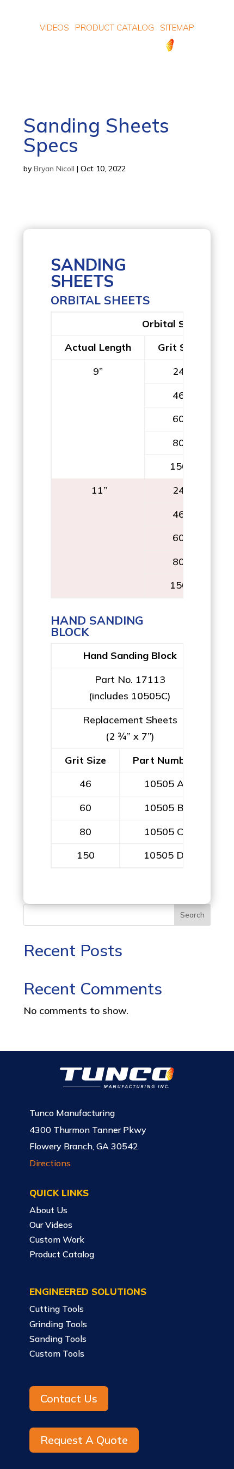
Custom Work (56, 1239)
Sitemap (177, 27)
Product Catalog (114, 27)
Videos (54, 27)
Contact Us (68, 1398)
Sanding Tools (58, 1338)
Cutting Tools (56, 1308)
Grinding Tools (58, 1323)
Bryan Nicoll (54, 168)
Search (192, 915)
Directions (50, 1163)
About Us (48, 1209)
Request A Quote (84, 1440)
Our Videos (50, 1224)
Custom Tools (56, 1353)
